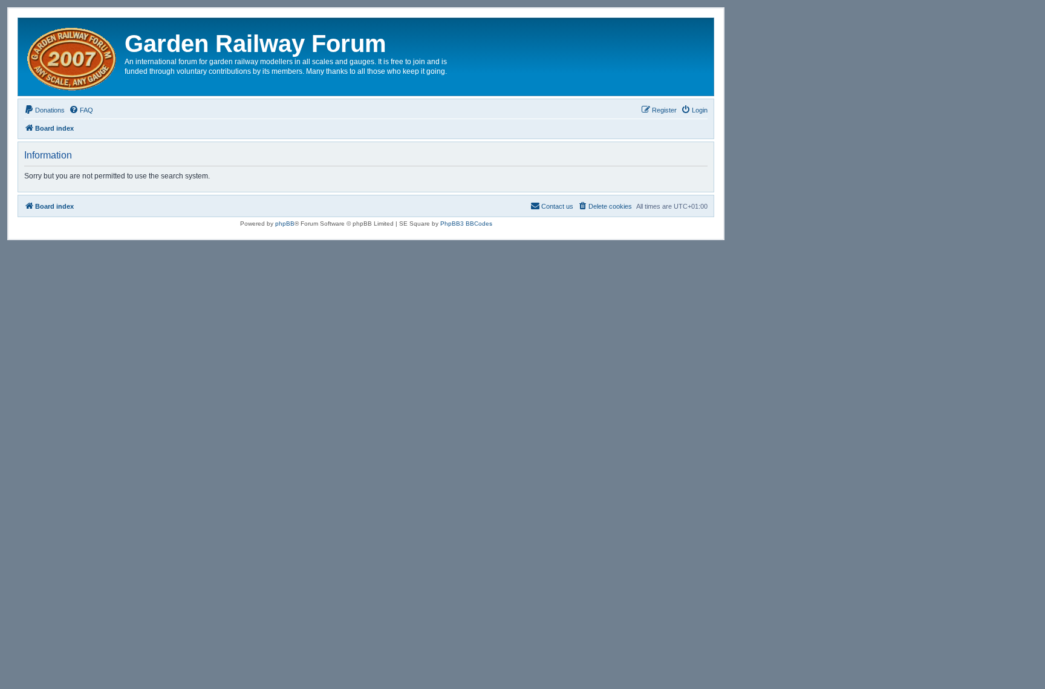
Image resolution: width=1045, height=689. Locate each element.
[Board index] (73, 57)
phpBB (285, 223)
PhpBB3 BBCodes (466, 223)
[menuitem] (44, 110)
